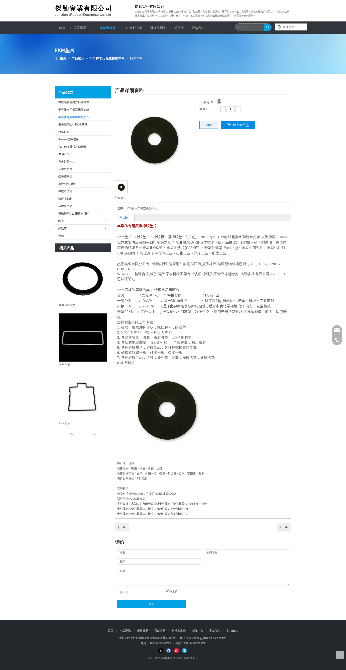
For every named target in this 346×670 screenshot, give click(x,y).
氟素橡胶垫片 (67, 305)
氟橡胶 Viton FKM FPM (72, 124)
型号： (122, 208)
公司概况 (142, 630)
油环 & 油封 (65, 199)
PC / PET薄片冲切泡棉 (72, 147)
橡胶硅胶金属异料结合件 (73, 102)
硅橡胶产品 (65, 206)
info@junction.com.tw (211, 638)
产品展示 (125, 630)
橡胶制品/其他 (67, 184)
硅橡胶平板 (65, 176)
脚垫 (61, 221)
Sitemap (232, 630)
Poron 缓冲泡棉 (68, 139)
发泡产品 (63, 154)
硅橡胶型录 (179, 630)
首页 (110, 630)
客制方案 (160, 630)
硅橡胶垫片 (65, 169)
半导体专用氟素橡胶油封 (73, 109)
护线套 (62, 228)
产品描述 (124, 218)
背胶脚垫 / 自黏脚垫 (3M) (73, 213)
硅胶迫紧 (64, 364)
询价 (209, 124)
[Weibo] (176, 650)
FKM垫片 (64, 423)
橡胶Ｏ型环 (65, 191)
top (340, 655)
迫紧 (61, 236)
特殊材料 (63, 132)
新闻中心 (197, 630)
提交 (151, 604)
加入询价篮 (241, 124)
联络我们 (215, 630)
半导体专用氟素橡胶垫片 (73, 117)
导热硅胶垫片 (66, 161)
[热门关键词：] (267, 27)
